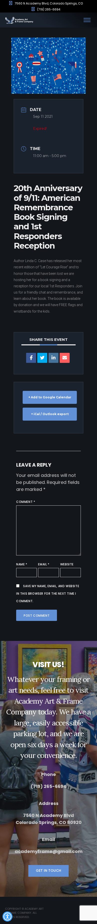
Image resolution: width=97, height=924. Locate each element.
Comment (25, 502)
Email (43, 564)
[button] (7, 916)
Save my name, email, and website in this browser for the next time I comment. (47, 593)
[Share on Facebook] (31, 358)
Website (67, 564)
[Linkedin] (53, 358)
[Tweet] (42, 358)
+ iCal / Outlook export (50, 414)
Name (21, 564)
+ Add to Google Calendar (49, 397)
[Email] (65, 358)
